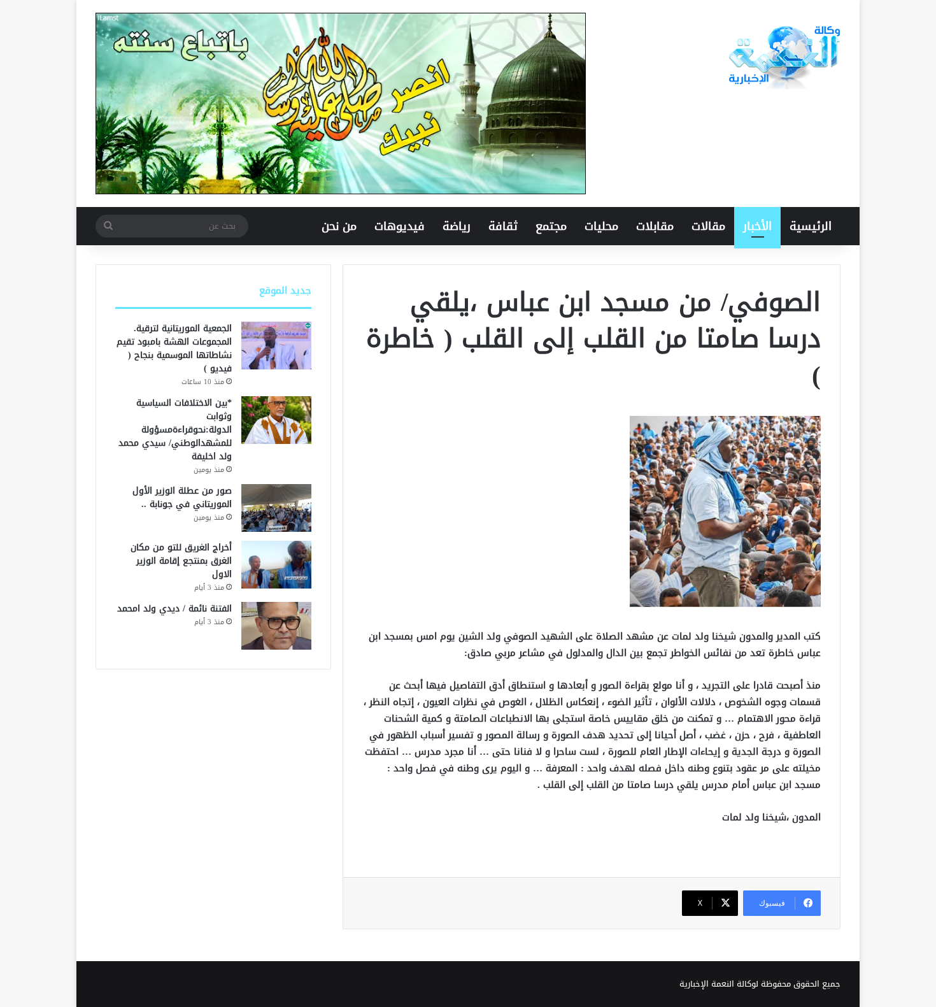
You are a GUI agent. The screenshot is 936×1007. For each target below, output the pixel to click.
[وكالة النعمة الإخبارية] (782, 57)
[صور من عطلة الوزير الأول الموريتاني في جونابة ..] (276, 508)
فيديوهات (399, 226)
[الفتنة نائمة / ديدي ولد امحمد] (276, 626)
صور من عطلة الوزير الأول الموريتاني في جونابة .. (182, 497)
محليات (601, 226)
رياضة (457, 226)
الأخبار (757, 226)
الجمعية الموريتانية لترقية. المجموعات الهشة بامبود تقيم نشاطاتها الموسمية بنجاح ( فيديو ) (174, 348)
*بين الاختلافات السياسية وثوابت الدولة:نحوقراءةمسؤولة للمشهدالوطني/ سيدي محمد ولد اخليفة (175, 429)
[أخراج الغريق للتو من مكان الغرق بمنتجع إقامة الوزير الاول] (276, 565)
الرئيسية (811, 226)
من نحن (339, 226)
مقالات (708, 226)
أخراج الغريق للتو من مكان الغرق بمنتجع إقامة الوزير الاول (181, 561)
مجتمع (551, 226)
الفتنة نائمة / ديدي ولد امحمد (174, 608)
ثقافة (503, 226)
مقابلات (655, 226)
